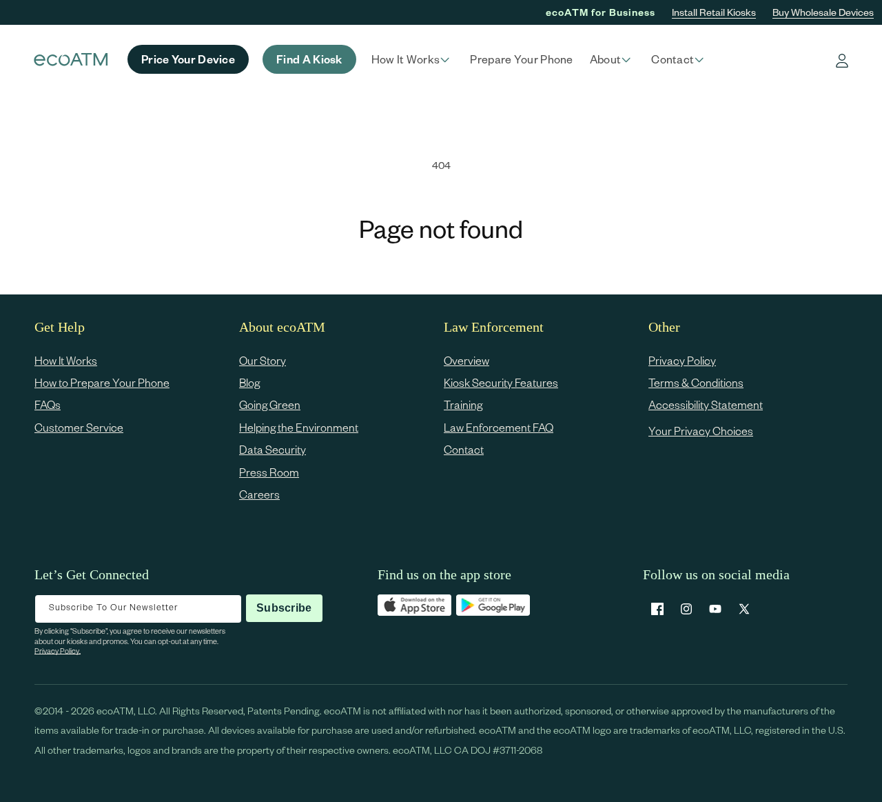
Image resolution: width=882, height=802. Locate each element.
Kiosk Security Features (501, 382)
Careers (259, 494)
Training (463, 405)
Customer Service (78, 427)
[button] (412, 59)
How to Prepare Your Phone (102, 382)
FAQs (47, 405)
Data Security (272, 450)
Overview (466, 360)
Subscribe (283, 608)
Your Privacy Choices (700, 430)
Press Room (269, 472)
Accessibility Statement (705, 405)
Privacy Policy (682, 360)
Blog (249, 382)
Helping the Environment (298, 427)
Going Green (269, 405)
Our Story (262, 360)
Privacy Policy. (57, 650)
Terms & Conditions (695, 382)
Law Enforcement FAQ (498, 427)
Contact (464, 450)
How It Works (65, 360)
